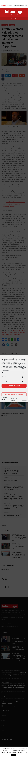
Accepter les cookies (14, 386)
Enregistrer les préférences (14, 394)
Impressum (24, 400)
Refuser (14, 390)
